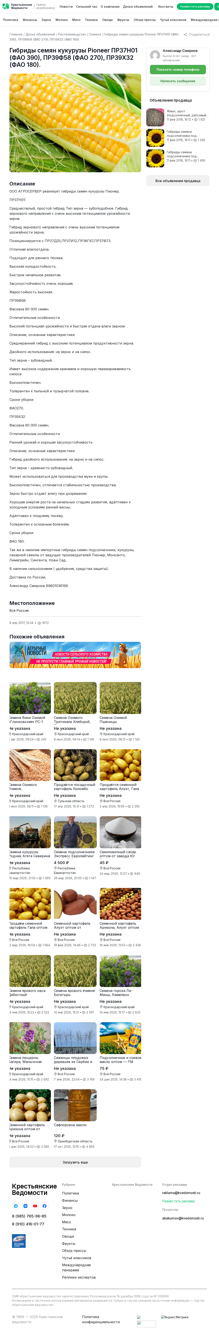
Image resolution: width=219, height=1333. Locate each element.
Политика (10, 20)
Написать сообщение (177, 81)
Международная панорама (76, 1267)
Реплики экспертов (79, 1277)
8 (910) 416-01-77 (28, 1224)
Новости (66, 6)
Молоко (62, 20)
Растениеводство (72, 34)
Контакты (165, 6)
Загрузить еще (75, 1162)
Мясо (76, 20)
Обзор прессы (145, 20)
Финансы (30, 20)
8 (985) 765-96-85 (29, 1216)
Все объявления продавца (177, 181)
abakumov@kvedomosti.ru (183, 1218)
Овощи (107, 20)
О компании (110, 6)
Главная (15, 34)
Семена (95, 34)
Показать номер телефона (178, 69)
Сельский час (86, 6)
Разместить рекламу (195, 6)
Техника (91, 20)
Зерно (46, 20)
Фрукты (123, 20)
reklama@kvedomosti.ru (181, 1193)
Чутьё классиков (173, 20)
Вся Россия (19, 610)
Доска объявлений (138, 6)
